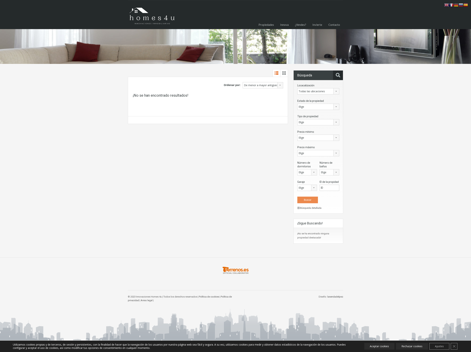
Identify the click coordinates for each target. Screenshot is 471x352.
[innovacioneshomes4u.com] (152, 17)
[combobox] (263, 85)
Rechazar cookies (411, 346)
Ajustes (439, 346)
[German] (456, 4)
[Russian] (461, 4)
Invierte (317, 24)
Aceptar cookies (379, 346)
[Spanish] (465, 4)
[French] (451, 4)
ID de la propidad (329, 181)
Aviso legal (147, 300)
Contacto (334, 24)
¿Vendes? (300, 24)
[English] (446, 4)
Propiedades (266, 24)
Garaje (301, 181)
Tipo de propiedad (307, 116)
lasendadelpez (335, 296)
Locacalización (305, 85)
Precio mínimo (305, 131)
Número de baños (326, 164)
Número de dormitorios (304, 164)
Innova (284, 24)
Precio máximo (306, 147)
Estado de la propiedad (310, 100)
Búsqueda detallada (310, 208)
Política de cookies (209, 296)
